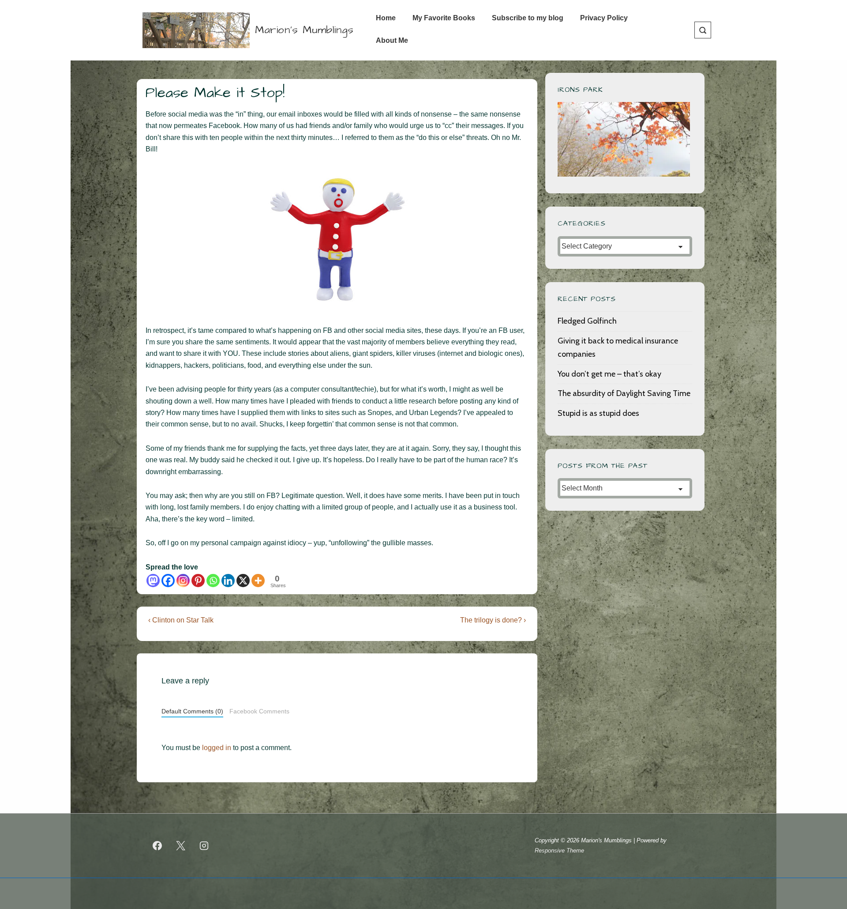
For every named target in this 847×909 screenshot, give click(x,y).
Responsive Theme (559, 850)
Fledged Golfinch (587, 321)
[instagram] (204, 846)
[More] (258, 580)
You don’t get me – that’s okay (609, 374)
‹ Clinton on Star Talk (181, 620)
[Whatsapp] (213, 580)
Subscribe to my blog (527, 18)
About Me (392, 40)
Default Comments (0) (192, 711)
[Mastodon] (153, 580)
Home (386, 18)
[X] (243, 580)
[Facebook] (168, 580)
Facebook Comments (259, 711)
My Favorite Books (443, 18)
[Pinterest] (198, 580)
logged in (216, 747)
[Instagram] (183, 580)
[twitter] (180, 846)
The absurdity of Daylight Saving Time (624, 393)
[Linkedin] (228, 580)
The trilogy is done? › (493, 620)
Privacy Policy (604, 18)
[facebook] (157, 846)
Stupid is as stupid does (598, 413)
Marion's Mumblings (304, 30)
